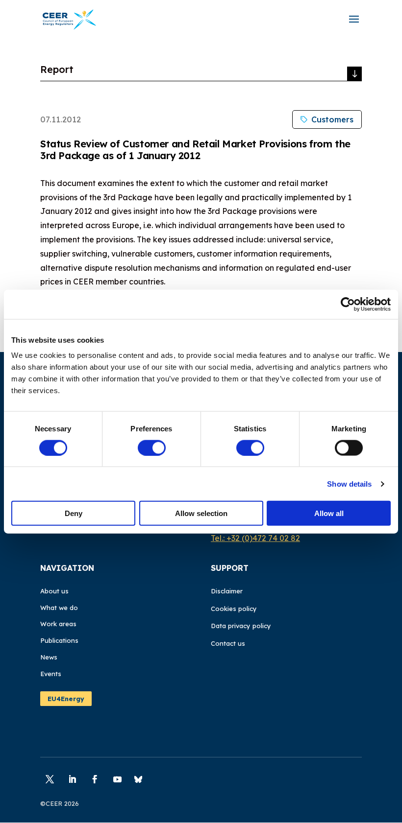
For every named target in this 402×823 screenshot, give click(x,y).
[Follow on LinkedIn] (72, 779)
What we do (59, 607)
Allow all (329, 513)
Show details (349, 483)
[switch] (152, 447)
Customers (332, 119)
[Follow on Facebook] (94, 779)
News (48, 657)
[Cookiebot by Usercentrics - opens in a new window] (348, 304)
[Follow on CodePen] (138, 779)
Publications (59, 640)
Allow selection (201, 513)
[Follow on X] (49, 779)
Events (50, 674)
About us (54, 591)
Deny (73, 513)
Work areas (58, 624)
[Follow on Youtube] (117, 779)
